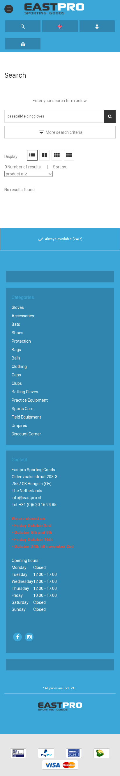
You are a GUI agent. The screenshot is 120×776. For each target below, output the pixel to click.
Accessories (23, 316)
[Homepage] (54, 9)
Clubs (17, 383)
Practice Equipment (30, 400)
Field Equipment (26, 417)
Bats (16, 324)
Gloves (18, 307)
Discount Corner (26, 434)
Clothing (19, 366)
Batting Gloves (25, 391)
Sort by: (60, 167)
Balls (16, 358)
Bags (16, 349)
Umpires (19, 425)
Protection (21, 341)
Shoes (17, 332)
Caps (16, 375)
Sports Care (22, 408)
